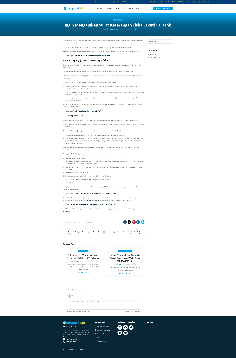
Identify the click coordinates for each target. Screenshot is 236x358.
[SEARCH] (171, 41)
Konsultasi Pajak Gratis (163, 8)
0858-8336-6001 (71, 342)
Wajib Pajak (89, 222)
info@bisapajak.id (71, 339)
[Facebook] (125, 327)
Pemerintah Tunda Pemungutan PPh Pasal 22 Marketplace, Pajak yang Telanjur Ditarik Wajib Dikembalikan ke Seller (125, 2)
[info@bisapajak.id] (64, 339)
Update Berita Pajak (125, 251)
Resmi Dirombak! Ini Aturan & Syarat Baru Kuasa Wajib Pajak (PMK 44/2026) (125, 258)
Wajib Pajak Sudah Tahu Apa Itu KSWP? (87, 111)
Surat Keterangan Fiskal (72, 222)
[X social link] (129, 222)
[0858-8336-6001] (64, 342)
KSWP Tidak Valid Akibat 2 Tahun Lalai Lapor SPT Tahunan (94, 193)
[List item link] (104, 326)
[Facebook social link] (125, 222)
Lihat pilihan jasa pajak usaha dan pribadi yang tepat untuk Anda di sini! (91, 204)
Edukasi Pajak (118, 19)
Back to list (104, 231)
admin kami (120, 200)
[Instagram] (119, 327)
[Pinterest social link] (134, 222)
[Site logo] (73, 8)
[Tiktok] (131, 327)
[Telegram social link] (142, 222)
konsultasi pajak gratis (96, 200)
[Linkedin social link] (138, 222)
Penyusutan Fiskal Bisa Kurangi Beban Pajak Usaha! (91, 56)
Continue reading (83, 272)
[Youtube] (125, 333)
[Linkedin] (119, 333)
